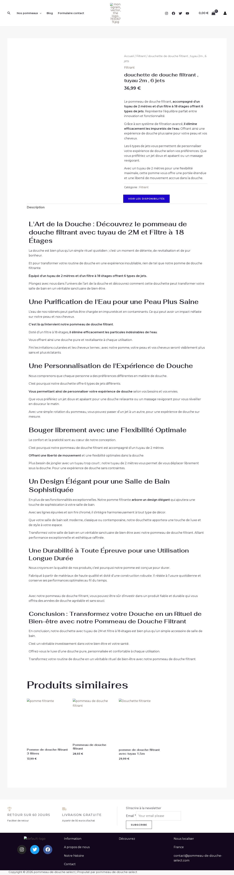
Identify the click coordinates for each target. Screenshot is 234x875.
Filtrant (141, 56)
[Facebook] (173, 13)
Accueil (129, 56)
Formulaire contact (71, 13)
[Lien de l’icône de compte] (225, 13)
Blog (50, 13)
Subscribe (139, 824)
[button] (9, 13)
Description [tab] (36, 207)
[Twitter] (180, 13)
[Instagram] (166, 13)
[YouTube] (187, 13)
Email (131, 816)
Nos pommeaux (27, 13)
